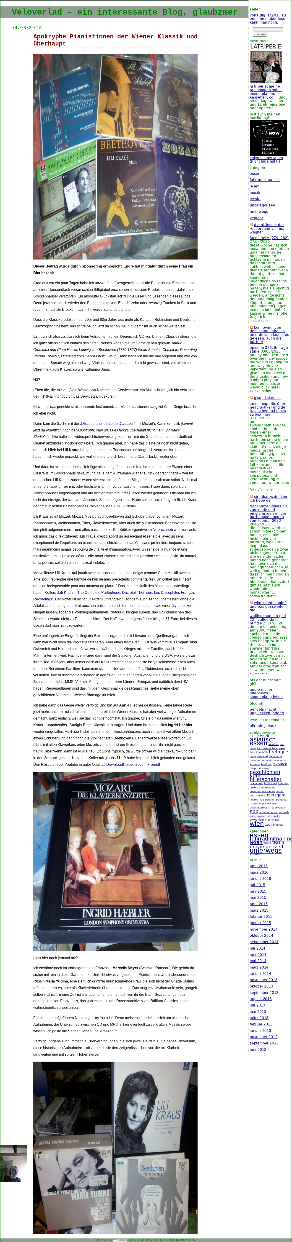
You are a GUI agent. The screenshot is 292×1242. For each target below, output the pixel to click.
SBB (254, 811)
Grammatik (256, 783)
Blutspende (259, 752)
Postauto (281, 799)
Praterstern (269, 803)
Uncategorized (262, 205)
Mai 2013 (258, 1012)
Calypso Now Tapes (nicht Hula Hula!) (266, 159)
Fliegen (254, 768)
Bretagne (278, 751)
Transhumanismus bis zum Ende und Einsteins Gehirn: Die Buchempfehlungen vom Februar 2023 (269, 513)
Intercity (283, 783)
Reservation (278, 807)
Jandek (254, 787)
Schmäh (284, 812)
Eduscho (267, 760)
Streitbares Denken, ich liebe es (269, 498)
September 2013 (264, 993)
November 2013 (263, 980)
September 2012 (264, 1043)
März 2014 (259, 967)
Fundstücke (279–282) (269, 238)
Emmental (280, 760)
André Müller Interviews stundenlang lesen (266, 693)
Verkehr (256, 218)
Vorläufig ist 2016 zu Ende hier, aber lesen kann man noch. (269, 18)
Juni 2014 (258, 955)
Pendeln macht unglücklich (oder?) (267, 711)
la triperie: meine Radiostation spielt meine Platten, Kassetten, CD (266, 91)
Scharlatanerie (268, 812)
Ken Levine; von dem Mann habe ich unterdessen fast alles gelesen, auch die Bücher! (269, 335)
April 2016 (259, 866)
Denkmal (262, 756)
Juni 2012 (258, 1050)
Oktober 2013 (261, 986)
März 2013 (259, 1018)
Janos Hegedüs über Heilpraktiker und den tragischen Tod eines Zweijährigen (269, 409)
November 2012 (263, 1037)
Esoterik (255, 764)
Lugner (280, 791)
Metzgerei (277, 795)
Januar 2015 (260, 923)
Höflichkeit (270, 783)
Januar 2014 (260, 974)
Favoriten (280, 764)
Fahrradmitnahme (265, 180)
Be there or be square (271, 748)
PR (251, 803)
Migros (254, 799)
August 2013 (261, 999)
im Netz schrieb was (164, 530)
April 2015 (259, 904)
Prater (257, 803)
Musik (255, 193)
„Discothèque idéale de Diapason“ (108, 424)
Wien (257, 823)
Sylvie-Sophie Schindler (264, 819)
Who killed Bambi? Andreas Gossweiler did (268, 606)
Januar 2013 (260, 1031)
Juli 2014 (257, 948)
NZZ (262, 799)
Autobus (274, 744)
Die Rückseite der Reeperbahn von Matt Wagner (268, 228)
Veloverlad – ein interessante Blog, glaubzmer (125, 12)
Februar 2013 (261, 1024)
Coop (253, 756)
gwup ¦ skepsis (267, 398)
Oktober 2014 (261, 935)
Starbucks (274, 816)
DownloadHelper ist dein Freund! (133, 764)
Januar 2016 (260, 879)
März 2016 (259, 872)
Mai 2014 (258, 961)
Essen (255, 174)
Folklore (264, 768)
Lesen (255, 186)
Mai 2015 (258, 897)
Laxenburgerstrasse (262, 791)
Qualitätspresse (259, 807)
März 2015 (259, 910)
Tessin (255, 199)
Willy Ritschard (274, 825)
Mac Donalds (258, 795)
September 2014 (264, 942)
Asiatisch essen (263, 741)
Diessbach (275, 756)
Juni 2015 (258, 891)
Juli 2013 (257, 1005)
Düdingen (255, 760)
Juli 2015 (257, 885)
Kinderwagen (267, 787)
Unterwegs (259, 212)
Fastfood (266, 764)
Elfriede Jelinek (263, 726)
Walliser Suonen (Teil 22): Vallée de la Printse (268, 619)
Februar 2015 (261, 916)
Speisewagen (258, 816)
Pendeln (270, 799)
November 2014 (263, 929)
